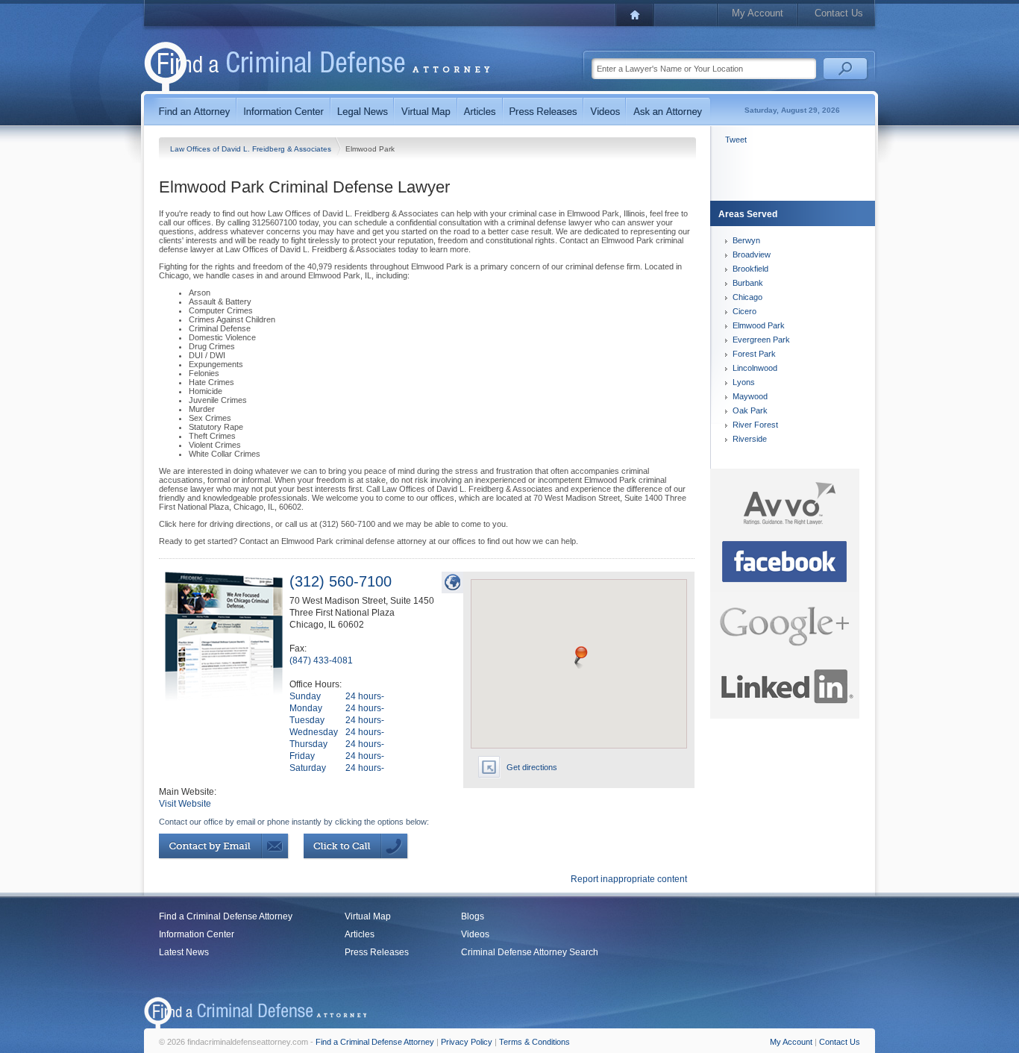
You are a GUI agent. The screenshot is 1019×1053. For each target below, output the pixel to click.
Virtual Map (368, 916)
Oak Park (750, 410)
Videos (475, 934)
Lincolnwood (755, 367)
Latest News (184, 952)
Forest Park (754, 353)
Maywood (750, 396)
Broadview (752, 254)
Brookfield (750, 268)
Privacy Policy (466, 1041)
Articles (359, 934)
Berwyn (746, 240)
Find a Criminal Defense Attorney (225, 916)
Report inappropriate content (629, 879)
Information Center (196, 934)
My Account (757, 13)
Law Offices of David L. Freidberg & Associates (251, 149)
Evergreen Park (761, 339)
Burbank (748, 282)
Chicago (747, 297)
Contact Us (839, 13)
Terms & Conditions (534, 1041)
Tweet (736, 139)
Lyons (744, 382)
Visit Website (185, 804)
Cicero (744, 311)
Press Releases (377, 952)
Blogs (472, 916)
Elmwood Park (759, 325)
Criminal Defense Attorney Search (529, 952)
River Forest (755, 424)
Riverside (750, 438)
